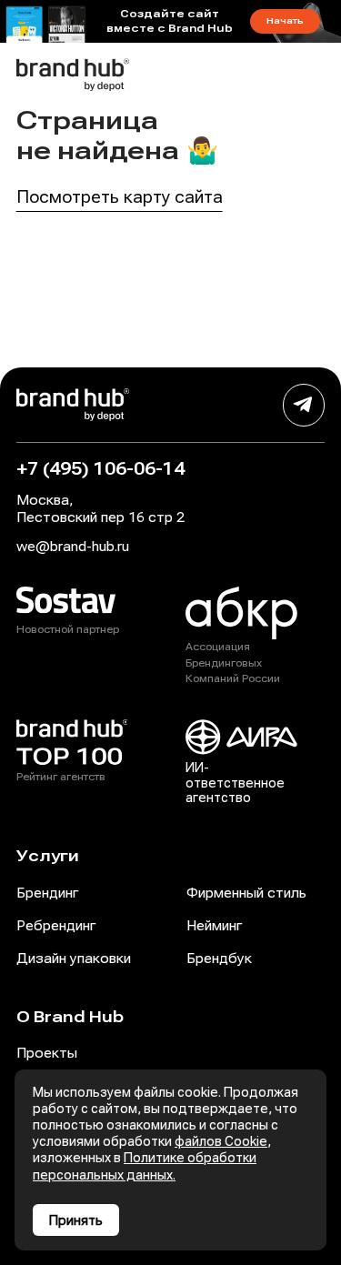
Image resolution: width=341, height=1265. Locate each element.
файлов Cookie (221, 1141)
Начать (285, 20)
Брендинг (47, 893)
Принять (76, 1220)
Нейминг (214, 926)
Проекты (46, 1053)
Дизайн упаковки (73, 958)
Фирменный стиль (246, 893)
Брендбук (219, 958)
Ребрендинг (55, 926)
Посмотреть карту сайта (119, 197)
